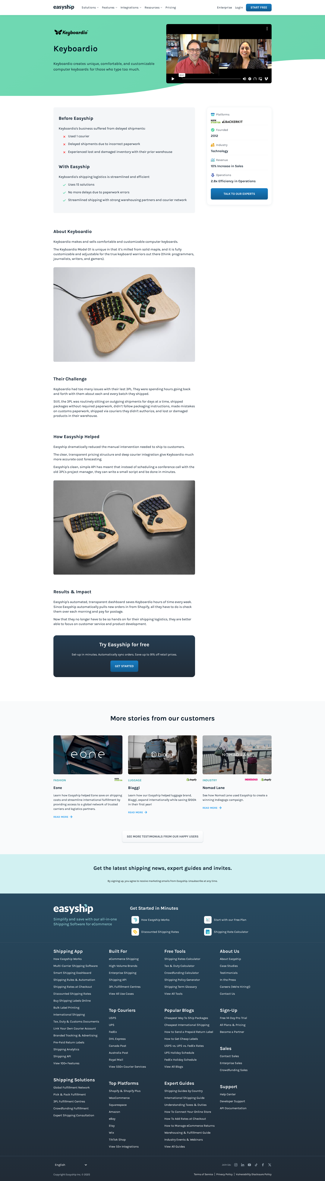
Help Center (228, 1094)
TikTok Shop (117, 1139)
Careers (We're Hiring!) (235, 986)
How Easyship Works (67, 959)
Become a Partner (232, 1032)
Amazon (114, 1111)
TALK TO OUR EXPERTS (239, 194)
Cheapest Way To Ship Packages (186, 1018)
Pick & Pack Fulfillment (69, 1094)
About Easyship (230, 959)
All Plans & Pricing (232, 1025)
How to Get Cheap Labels (181, 1039)
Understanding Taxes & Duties (185, 1105)
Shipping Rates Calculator (182, 959)
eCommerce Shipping (124, 959)
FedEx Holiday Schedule (180, 1059)
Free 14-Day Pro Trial (233, 1018)
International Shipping (69, 1014)
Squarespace (118, 1105)
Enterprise (224, 7)
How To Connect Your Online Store (187, 1111)
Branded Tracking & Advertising (75, 1035)
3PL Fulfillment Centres (69, 1101)
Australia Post (118, 1052)
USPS (112, 1018)
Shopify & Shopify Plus (124, 1091)
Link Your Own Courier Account (74, 1028)
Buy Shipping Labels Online (72, 1000)
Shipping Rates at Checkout (72, 986)
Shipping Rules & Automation (74, 980)
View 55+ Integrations (124, 1146)
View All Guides (174, 1146)
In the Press (228, 980)
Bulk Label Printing (66, 1007)
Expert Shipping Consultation (73, 1115)
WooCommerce (119, 1098)
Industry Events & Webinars (183, 1139)
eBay (112, 1118)
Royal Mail (116, 1059)
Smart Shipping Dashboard (72, 973)
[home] (63, 7)
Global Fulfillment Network (71, 1087)
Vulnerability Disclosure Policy (254, 1174)
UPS (111, 1025)
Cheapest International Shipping (186, 1025)
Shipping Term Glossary (180, 986)
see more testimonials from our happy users (162, 836)
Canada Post (117, 1046)
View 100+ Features (66, 1063)
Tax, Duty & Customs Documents (76, 1021)
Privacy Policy (224, 1174)
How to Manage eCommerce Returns (189, 1125)
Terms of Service (203, 1174)
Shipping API (62, 1056)
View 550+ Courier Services (127, 1066)
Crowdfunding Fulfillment (71, 1108)
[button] (90, 7)
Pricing (171, 7)
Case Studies (229, 966)
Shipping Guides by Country (183, 1091)
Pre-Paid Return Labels (68, 1042)
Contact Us (227, 993)
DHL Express (117, 1039)
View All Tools (173, 993)
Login (239, 7)
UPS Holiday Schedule (179, 1052)
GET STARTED (124, 666)
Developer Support (232, 1101)
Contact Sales (229, 1056)
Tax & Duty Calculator (179, 966)
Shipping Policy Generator (182, 980)
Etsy (112, 1125)
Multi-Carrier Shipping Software (75, 966)
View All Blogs (173, 1066)
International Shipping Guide (184, 1098)
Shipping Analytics (66, 1049)
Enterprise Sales (231, 1063)
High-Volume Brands (123, 966)
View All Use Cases (121, 993)
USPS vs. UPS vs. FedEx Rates (184, 1046)
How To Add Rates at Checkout (185, 1118)
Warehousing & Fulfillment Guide (187, 1132)
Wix (111, 1132)
